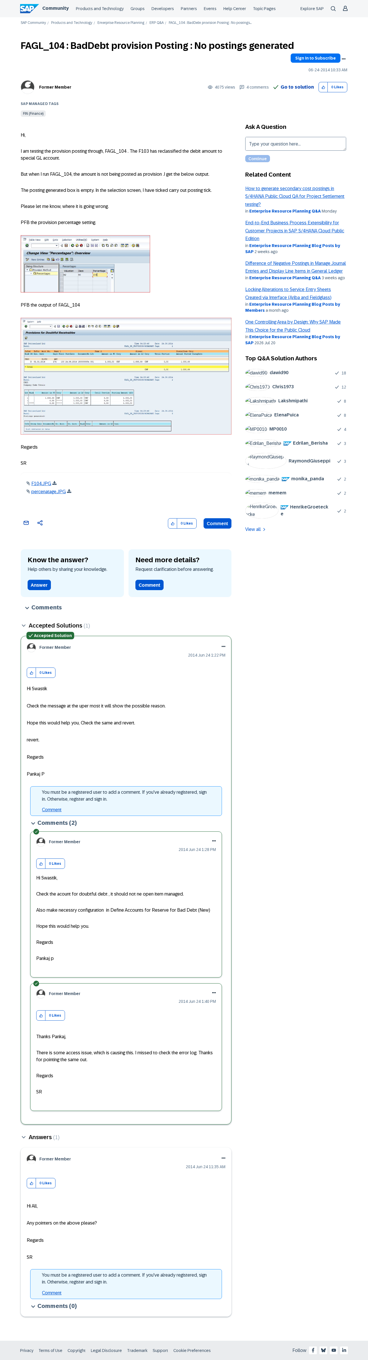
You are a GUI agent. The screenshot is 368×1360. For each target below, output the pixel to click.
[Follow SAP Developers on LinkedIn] (344, 1350)
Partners (189, 8)
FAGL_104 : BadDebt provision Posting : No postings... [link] (210, 23)
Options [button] (343, 59)
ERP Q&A (157, 23)
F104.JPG (41, 483)
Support (160, 1350)
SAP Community (33, 23)
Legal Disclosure (106, 1350)
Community (55, 8)
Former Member (55, 87)
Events (210, 8)
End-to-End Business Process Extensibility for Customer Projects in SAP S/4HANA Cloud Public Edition (294, 230)
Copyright (77, 1350)
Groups (138, 8)
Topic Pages (264, 8)
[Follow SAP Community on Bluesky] (323, 1350)
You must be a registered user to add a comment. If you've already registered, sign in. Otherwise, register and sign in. (124, 796)
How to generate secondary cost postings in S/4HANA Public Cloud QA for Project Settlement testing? (294, 196)
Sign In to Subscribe (315, 58)
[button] (323, 87)
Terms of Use (50, 1350)
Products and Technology (100, 8)
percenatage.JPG (48, 491)
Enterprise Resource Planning (120, 23)
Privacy (26, 1350)
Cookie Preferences (192, 1350)
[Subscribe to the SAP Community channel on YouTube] (333, 1350)
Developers (163, 8)
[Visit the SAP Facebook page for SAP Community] (313, 1350)
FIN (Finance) (33, 114)
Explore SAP (312, 8)
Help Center (234, 8)
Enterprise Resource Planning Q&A (285, 211)
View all (253, 529)
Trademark (137, 1350)
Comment (217, 523)
